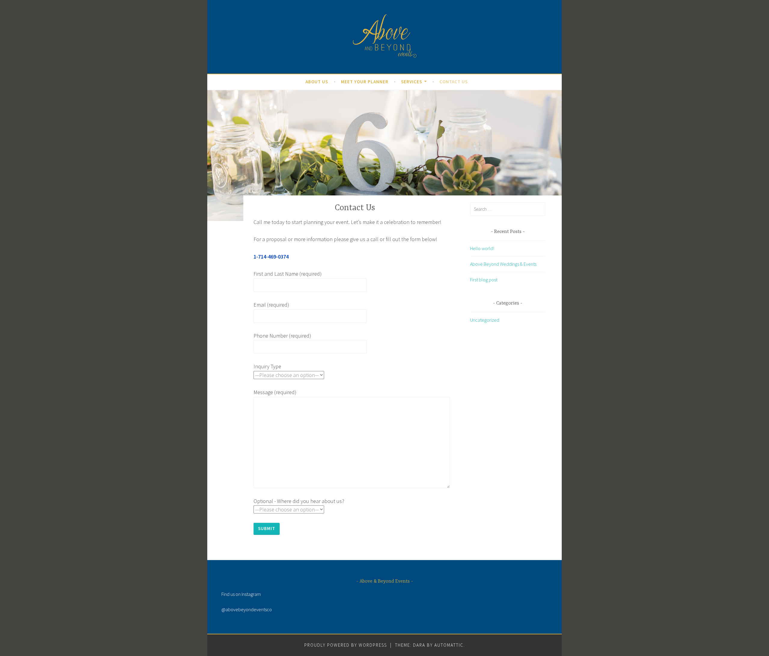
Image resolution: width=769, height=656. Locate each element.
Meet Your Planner (364, 81)
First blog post (483, 280)
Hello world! (482, 248)
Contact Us (453, 81)
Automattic (449, 645)
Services (411, 81)
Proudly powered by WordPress (345, 645)
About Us (316, 81)
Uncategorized (484, 320)
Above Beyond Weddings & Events (503, 264)
